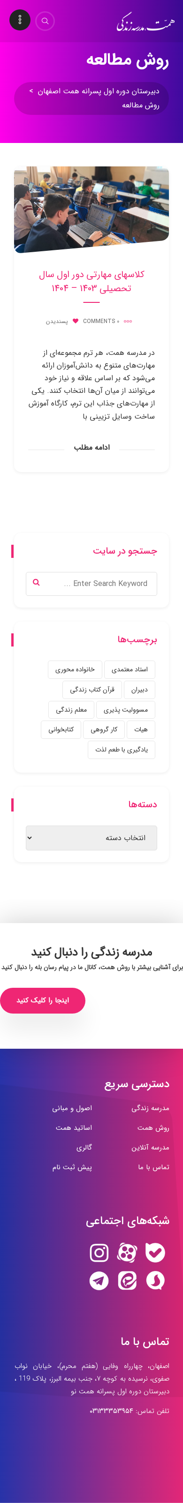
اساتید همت (74, 1128)
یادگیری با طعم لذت (121, 749)
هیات (141, 729)
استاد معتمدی (130, 669)
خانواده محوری (75, 669)
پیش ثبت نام (72, 1167)
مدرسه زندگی (150, 1108)
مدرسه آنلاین (150, 1147)
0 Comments (101, 321)
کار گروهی (104, 729)
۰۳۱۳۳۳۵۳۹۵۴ (111, 1411)
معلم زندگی (71, 710)
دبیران (139, 689)
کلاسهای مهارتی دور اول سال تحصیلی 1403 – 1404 (92, 282)
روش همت (153, 1128)
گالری (84, 1147)
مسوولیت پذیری (126, 710)
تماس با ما (153, 1167)
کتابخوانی (61, 729)
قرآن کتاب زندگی (92, 689)
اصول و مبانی (72, 1108)
